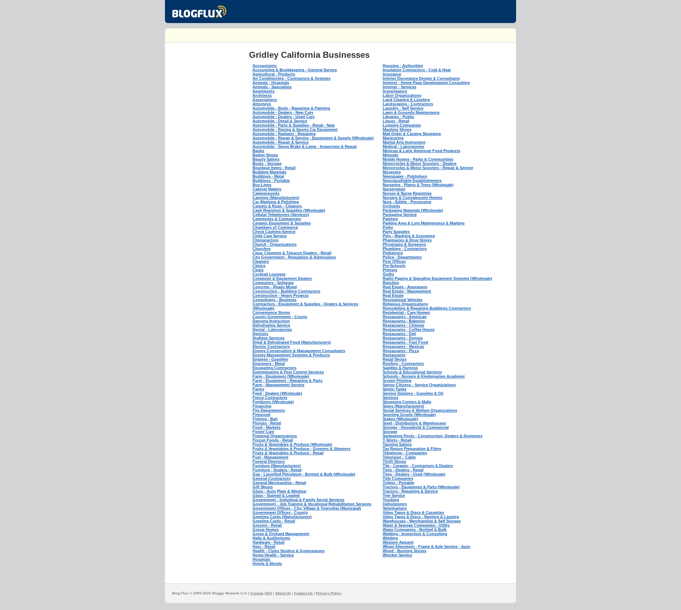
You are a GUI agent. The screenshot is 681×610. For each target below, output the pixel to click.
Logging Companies (402, 125)
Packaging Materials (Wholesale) (413, 210)
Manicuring (393, 138)
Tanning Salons (397, 444)
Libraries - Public (398, 117)
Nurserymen (394, 189)
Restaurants (394, 355)
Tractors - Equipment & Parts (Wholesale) (421, 487)
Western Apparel (398, 542)
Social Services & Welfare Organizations (420, 410)
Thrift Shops (394, 461)
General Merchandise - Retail (279, 483)
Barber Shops (265, 155)
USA (268, 593)
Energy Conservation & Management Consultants (299, 351)
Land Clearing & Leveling (406, 100)
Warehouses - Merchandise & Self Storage (422, 521)
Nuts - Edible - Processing (407, 202)
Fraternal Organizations (275, 436)
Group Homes (266, 529)
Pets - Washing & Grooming (409, 236)
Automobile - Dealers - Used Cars (284, 117)
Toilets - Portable (398, 483)
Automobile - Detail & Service (280, 121)
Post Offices (394, 261)
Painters (390, 219)
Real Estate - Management (407, 291)
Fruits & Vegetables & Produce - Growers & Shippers (301, 449)
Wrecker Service (397, 555)
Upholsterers (395, 504)
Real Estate (393, 295)
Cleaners (261, 261)
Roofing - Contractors (403, 363)
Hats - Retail (264, 546)
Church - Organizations (275, 244)
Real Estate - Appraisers (405, 287)
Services (390, 397)
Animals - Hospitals (271, 83)
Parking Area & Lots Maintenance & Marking (424, 223)
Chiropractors (265, 240)
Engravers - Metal (269, 363)
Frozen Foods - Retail (273, 440)
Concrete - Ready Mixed (275, 287)
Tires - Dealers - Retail (403, 470)
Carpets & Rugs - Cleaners (277, 206)
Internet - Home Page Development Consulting (426, 83)
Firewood (261, 414)
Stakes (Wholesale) (400, 419)
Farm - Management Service (278, 385)
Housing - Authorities (403, 65)
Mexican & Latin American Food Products (421, 151)
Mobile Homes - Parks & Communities (418, 159)
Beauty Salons (266, 159)
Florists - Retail (267, 423)
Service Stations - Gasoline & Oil (413, 393)
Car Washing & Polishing (276, 202)
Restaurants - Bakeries (404, 321)
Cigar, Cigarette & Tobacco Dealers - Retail (292, 253)
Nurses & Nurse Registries (407, 193)
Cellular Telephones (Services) (281, 214)
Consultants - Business (275, 300)
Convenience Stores (271, 312)
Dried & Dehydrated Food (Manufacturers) (292, 342)
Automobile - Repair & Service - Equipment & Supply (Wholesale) (313, 138)
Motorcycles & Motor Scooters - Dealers (419, 163)
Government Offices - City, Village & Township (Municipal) (307, 508)
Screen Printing (397, 380)
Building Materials (269, 172)
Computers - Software (273, 283)
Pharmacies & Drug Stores (407, 240)
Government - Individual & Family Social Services (298, 500)
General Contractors (271, 478)
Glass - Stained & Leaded (276, 495)
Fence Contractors (270, 397)
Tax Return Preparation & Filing (412, 449)
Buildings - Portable (271, 180)
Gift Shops (263, 487)
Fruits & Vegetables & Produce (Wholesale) (292, 444)
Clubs (258, 270)
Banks (258, 151)
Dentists (260, 334)
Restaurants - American (405, 317)
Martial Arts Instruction (404, 142)
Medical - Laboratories (403, 146)
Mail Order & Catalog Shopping (412, 134)
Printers (390, 270)
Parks (388, 227)
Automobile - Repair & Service (281, 142)
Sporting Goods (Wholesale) (409, 414)
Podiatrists (393, 253)
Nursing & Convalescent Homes (412, 197)
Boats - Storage (267, 163)
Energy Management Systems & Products (291, 355)
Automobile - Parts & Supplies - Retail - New (294, 125)
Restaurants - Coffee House (408, 329)
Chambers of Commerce (275, 227)
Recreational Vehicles (402, 300)
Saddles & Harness (400, 368)
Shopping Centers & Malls (407, 402)
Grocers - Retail (267, 525)
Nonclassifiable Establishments (412, 180)
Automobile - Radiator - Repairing (284, 134)
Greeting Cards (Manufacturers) (282, 517)
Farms (258, 389)
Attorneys (262, 104)
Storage (390, 431)
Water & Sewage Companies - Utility (416, 525)
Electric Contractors (271, 346)
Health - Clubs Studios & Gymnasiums (289, 551)
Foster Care (263, 431)
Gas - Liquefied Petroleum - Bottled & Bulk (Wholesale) (304, 474)
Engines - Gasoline (270, 359)
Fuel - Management (270, 457)
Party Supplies (396, 231)
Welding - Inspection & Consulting (415, 534)
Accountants (265, 65)
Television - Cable (399, 457)
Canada (257, 593)
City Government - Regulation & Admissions (294, 257)
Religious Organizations (405, 304)
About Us (283, 593)
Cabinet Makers (267, 189)
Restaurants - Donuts (403, 338)
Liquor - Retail (396, 121)
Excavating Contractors (275, 368)
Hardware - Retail (268, 542)
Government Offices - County (280, 512)
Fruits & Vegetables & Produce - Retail (288, 453)
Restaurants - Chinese (403, 325)
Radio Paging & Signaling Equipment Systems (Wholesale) (437, 278)
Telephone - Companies (405, 453)
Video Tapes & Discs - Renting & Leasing (421, 517)
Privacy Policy (329, 593)
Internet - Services (399, 87)
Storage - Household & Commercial (416, 427)
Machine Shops (397, 129)
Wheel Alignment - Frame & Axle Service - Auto (426, 546)
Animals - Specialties (272, 87)
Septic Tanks (394, 389)
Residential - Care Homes (406, 312)
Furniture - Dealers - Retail (277, 470)
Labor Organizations (402, 95)
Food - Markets (267, 427)
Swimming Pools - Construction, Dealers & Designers (432, 436)
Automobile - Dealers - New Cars (283, 112)
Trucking (391, 500)
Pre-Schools (394, 266)
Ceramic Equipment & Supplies (282, 223)
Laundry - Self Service (403, 108)
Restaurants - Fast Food (405, 342)
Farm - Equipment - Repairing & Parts (287, 380)
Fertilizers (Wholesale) (273, 402)
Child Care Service (270, 236)
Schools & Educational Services (412, 372)
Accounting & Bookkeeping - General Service (295, 70)
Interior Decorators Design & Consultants (421, 78)
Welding (390, 538)
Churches (262, 248)
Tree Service (394, 495)
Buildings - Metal (268, 176)
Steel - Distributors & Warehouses (414, 423)
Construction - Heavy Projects (281, 295)
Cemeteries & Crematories (277, 219)
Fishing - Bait (265, 419)
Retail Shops (394, 359)
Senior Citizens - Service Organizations (419, 385)
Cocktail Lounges (269, 274)
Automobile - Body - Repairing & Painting (291, 108)
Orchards (391, 206)
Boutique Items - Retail (274, 168)
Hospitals (261, 559)
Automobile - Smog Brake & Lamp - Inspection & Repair (305, 146)
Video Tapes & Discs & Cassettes (413, 512)
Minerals (390, 155)
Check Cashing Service (274, 231)
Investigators (395, 91)
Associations (265, 100)
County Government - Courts (280, 317)
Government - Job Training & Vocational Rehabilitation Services (312, 504)
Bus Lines (262, 185)
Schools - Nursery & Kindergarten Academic (424, 376)
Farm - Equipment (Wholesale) (281, 376)
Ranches (391, 283)
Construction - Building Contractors (286, 291)
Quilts (388, 274)
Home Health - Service (273, 555)
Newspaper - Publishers (405, 176)
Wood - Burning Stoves (404, 551)
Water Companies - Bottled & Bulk (415, 529)
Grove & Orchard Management (281, 534)
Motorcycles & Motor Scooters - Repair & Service (428, 168)
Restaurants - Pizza (401, 351)
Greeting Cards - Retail (274, 521)
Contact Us (303, 593)
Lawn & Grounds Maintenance (411, 112)
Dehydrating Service (271, 325)
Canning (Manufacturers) (276, 197)
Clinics (259, 266)
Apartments (264, 91)
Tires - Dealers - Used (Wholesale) (414, 474)
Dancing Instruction (271, 321)
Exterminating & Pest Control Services (288, 372)
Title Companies (398, 478)
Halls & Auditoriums (271, 538)
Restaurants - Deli (399, 334)
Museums (392, 172)
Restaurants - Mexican (403, 346)
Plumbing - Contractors (405, 248)
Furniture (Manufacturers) (277, 466)
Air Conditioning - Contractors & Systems (292, 78)
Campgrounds (266, 193)
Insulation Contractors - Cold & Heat (417, 70)
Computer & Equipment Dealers (282, 278)
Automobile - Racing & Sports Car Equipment (295, 129)
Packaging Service (400, 214)
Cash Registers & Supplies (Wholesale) (289, 210)
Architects (262, 95)
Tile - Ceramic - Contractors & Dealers (418, 466)
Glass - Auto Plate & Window (279, 491)
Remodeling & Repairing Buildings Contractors (427, 308)
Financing (262, 406)
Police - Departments (402, 257)
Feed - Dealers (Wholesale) (277, 393)
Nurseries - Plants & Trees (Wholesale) (418, 185)
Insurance (392, 74)
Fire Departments (269, 410)
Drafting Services (268, 338)
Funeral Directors (269, 461)
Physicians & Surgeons (404, 244)
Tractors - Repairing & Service (410, 491)
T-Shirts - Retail (397, 440)
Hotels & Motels (267, 563)
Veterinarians (395, 508)
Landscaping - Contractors (408, 104)
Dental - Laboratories (272, 329)
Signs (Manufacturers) (403, 406)
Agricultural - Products (274, 74)
